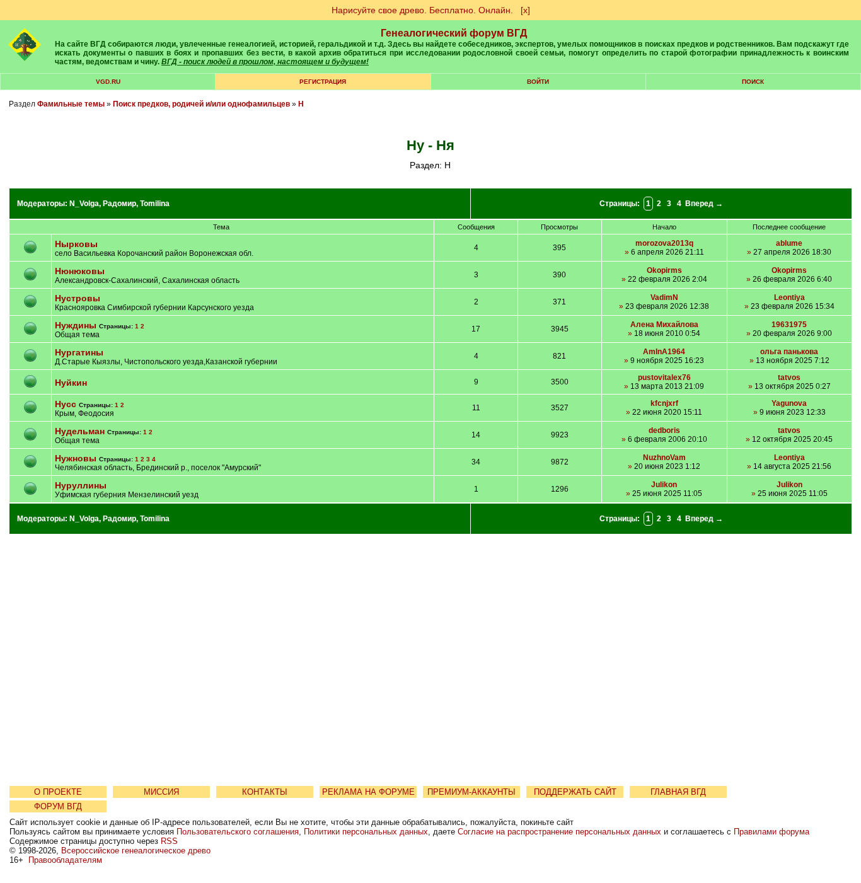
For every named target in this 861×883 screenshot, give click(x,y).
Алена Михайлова (664, 324)
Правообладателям (65, 860)
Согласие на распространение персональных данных (559, 831)
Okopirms (664, 270)
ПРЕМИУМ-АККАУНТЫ (471, 792)
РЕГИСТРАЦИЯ (322, 81)
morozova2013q (664, 243)
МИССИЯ (161, 792)
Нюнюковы (80, 271)
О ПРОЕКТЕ (58, 792)
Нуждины (77, 325)
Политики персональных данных (366, 831)
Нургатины (79, 352)
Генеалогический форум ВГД (454, 33)
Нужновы (75, 458)
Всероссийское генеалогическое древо (136, 850)
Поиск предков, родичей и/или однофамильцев (201, 104)
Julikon (664, 484)
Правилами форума (771, 831)
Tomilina (155, 203)
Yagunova (789, 403)
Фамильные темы (71, 104)
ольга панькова (789, 351)
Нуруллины (81, 485)
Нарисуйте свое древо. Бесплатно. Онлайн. (422, 10)
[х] (525, 10)
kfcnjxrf (664, 403)
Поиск (753, 81)
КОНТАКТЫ (264, 792)
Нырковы (76, 244)
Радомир (119, 203)
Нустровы (77, 298)
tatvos (789, 377)
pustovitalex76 (664, 377)
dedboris (664, 430)
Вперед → (704, 203)
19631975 (789, 324)
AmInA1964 (664, 351)
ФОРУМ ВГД (58, 806)
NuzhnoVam (664, 457)
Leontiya (789, 297)
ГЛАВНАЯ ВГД (678, 792)
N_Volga (84, 203)
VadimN (664, 297)
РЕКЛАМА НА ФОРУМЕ (368, 792)
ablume (789, 243)
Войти (538, 81)
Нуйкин (71, 383)
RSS (169, 841)
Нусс (65, 404)
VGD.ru (108, 81)
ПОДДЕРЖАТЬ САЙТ (575, 792)
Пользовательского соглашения (237, 831)
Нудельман (80, 431)
